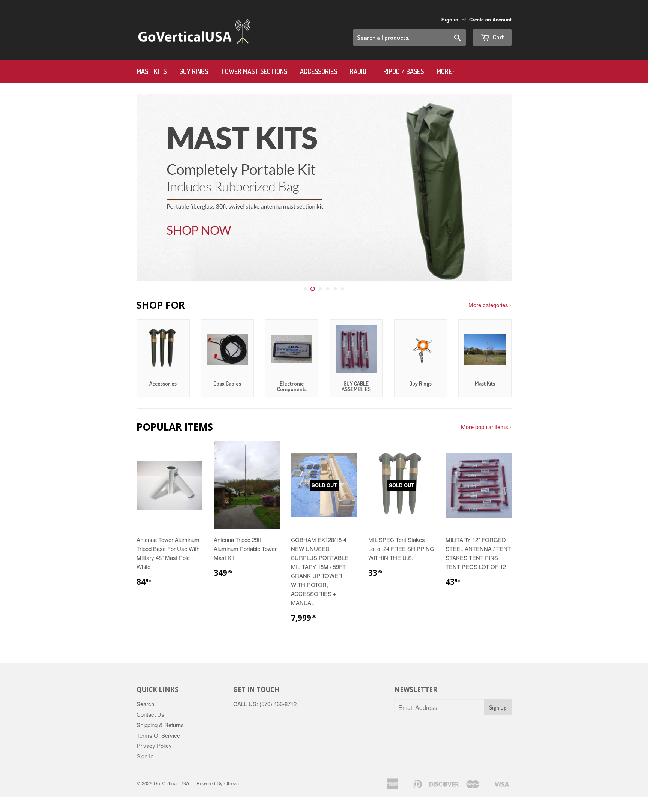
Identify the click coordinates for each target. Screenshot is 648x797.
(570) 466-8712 (278, 704)
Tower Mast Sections (254, 71)
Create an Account (490, 19)
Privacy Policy (154, 745)
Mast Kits (151, 71)
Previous (152, 187)
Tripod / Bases (401, 71)
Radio (358, 71)
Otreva (231, 783)
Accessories (318, 71)
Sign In (144, 756)
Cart (498, 37)
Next (495, 187)
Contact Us (150, 714)
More (444, 71)
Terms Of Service (158, 735)
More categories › (490, 305)
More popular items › (486, 427)
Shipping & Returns (160, 725)
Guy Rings (193, 71)
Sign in (449, 19)
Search (145, 704)
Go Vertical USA (171, 783)
